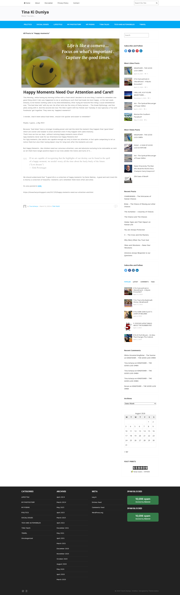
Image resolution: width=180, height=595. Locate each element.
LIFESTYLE (58, 24)
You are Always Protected (134, 230)
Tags (153, 282)
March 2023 (61, 518)
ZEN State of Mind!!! (141, 176)
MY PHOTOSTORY (74, 24)
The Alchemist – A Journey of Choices (139, 212)
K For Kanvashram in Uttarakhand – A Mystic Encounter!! (142, 81)
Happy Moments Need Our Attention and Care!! (68, 92)
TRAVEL (142, 24)
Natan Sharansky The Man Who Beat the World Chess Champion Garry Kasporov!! (144, 168)
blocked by (142, 500)
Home (27, 3)
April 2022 (61, 523)
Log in (94, 497)
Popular (127, 282)
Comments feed (98, 507)
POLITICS (28, 24)
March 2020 (61, 579)
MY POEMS (90, 24)
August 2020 (62, 564)
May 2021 (60, 533)
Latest (135, 282)
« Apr (126, 452)
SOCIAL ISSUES (43, 24)
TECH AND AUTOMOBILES (124, 24)
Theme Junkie (153, 591)
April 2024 (61, 497)
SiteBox (135, 591)
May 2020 (60, 569)
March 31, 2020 (45, 206)
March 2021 (61, 543)
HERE (40, 186)
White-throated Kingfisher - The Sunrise (139, 355)
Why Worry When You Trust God (136, 240)
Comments (144, 282)
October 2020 (62, 559)
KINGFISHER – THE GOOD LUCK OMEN (141, 358)
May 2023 (60, 507)
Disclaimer (49, 3)
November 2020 (63, 554)
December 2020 (63, 549)
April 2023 (61, 513)
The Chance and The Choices (135, 217)
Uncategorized (27, 538)
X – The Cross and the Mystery (136, 235)
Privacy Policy (63, 3)
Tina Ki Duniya (125, 591)
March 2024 (61, 502)
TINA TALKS (104, 24)
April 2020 (61, 574)
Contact (76, 3)
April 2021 (61, 538)
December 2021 (63, 528)
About (37, 3)
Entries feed (97, 502)
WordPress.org (97, 513)
